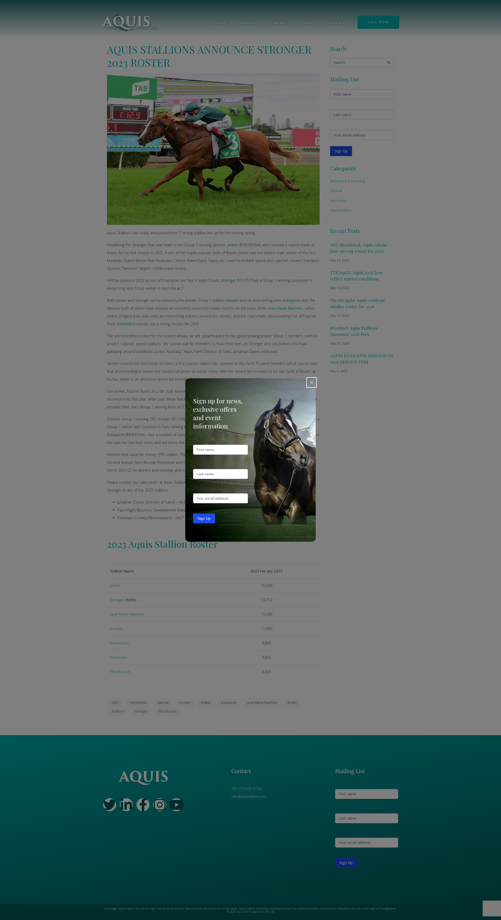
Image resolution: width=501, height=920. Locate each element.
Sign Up (204, 518)
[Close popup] (311, 382)
